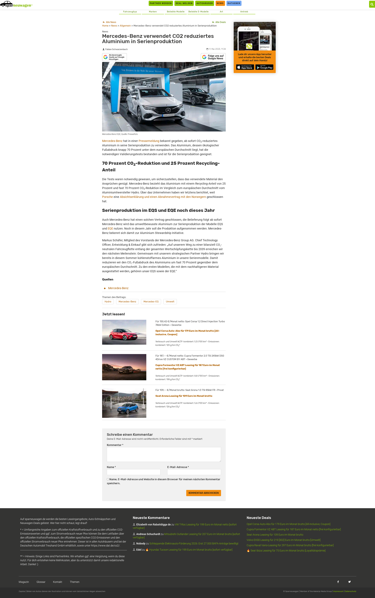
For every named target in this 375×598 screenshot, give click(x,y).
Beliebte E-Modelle (198, 11)
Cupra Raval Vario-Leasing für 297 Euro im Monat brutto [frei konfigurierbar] (290, 545)
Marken (153, 11)
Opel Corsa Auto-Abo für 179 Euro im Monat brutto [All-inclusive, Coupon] (288, 524)
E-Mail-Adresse (178, 467)
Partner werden (161, 3)
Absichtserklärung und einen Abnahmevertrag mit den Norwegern (163, 197)
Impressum (338, 591)
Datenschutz (350, 591)
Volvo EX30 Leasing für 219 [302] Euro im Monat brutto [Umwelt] (283, 539)
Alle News (110, 22)
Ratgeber (234, 3)
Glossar (41, 581)
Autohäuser (205, 3)
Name (111, 467)
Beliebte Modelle (176, 11)
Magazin (24, 581)
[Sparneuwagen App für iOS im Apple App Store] (245, 67)
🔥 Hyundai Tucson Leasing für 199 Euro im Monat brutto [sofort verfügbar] (188, 549)
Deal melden (184, 3)
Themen (74, 581)
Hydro (108, 301)
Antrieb (244, 11)
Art (221, 11)
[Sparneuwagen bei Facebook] (338, 581)
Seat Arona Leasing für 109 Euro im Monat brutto (183, 396)
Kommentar (115, 445)
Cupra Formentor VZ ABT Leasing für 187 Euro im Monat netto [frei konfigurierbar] (294, 529)
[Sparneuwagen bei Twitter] (349, 581)
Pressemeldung (149, 141)
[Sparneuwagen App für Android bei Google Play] (264, 67)
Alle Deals (220, 22)
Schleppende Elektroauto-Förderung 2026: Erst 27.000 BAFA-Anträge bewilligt (193, 543)
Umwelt (170, 301)
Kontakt (57, 581)
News (220, 3)
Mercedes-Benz (112, 141)
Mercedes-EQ (151, 301)
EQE (110, 228)
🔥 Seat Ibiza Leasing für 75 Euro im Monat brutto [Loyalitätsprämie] (286, 550)
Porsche (107, 197)
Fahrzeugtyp (130, 11)
